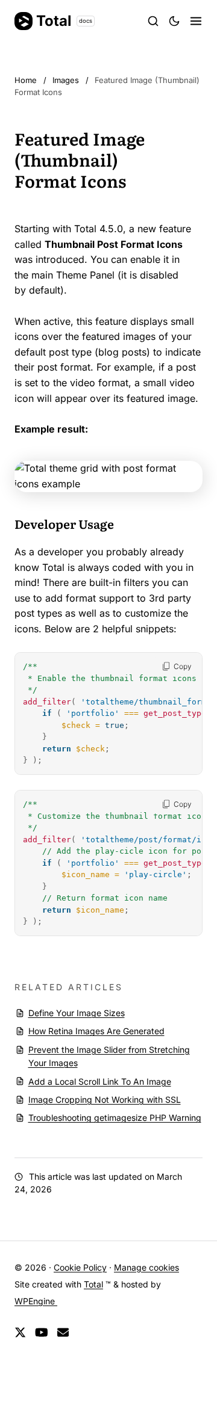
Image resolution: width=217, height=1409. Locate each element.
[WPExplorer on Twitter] (20, 1333)
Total (64, 20)
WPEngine (35, 1301)
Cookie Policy (80, 1267)
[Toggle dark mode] (174, 21)
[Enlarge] (187, 476)
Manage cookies (146, 1267)
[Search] (153, 21)
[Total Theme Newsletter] (63, 1333)
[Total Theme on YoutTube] (41, 1333)
